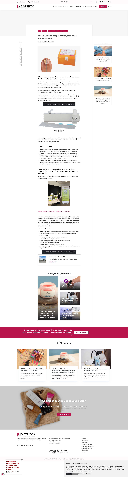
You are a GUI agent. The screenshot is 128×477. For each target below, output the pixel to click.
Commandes (85, 450)
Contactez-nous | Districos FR (57, 257)
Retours (84, 452)
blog (49, 30)
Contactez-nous (64, 414)
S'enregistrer (85, 442)
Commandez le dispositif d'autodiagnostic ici (59, 104)
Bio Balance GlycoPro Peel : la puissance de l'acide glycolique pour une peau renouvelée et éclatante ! (103, 101)
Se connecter (85, 440)
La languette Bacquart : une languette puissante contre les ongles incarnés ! (103, 59)
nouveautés (60, 30)
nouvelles (65, 30)
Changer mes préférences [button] (84, 473)
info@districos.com (55, 443)
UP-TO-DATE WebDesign (78, 459)
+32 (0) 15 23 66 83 (56, 441)
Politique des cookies (87, 448)
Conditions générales (87, 444)
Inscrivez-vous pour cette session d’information (59, 252)
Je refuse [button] (75, 473)
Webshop (84, 438)
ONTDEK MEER (52, 262)
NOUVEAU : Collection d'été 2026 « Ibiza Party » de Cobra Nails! (103, 79)
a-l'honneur (44, 30)
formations (54, 30)
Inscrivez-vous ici (81, 332)
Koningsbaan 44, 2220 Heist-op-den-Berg (60, 438)
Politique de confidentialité (88, 446)
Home (39, 30)
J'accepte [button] (69, 473)
